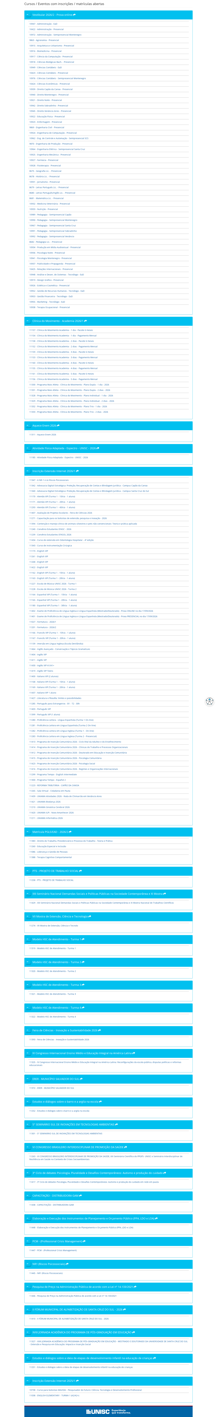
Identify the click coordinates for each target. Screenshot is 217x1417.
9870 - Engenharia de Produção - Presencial (50, 143)
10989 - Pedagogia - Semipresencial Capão (50, 214)
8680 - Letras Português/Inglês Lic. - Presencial (52, 192)
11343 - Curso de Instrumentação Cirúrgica (50, 545)
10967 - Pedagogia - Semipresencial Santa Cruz (52, 225)
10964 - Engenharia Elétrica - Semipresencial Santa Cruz (57, 149)
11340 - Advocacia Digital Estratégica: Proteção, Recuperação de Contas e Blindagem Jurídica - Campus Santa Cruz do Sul (89, 491)
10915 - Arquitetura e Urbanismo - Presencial (51, 45)
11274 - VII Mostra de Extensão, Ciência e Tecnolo (53, 925)
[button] (209, 701)
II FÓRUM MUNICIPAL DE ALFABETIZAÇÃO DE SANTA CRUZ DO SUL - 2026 (77, 1309)
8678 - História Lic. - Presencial (44, 176)
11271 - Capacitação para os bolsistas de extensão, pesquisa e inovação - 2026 (68, 518)
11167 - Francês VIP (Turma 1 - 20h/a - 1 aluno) (52, 638)
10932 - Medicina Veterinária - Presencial (49, 203)
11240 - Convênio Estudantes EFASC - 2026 (50, 529)
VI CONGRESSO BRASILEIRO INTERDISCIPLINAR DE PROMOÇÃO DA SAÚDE (78, 1147)
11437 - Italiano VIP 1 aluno (42, 692)
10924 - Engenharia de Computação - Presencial (53, 132)
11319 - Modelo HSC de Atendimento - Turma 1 (52, 948)
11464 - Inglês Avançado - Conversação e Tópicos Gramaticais (59, 649)
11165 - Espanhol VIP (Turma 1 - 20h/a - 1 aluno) (53, 600)
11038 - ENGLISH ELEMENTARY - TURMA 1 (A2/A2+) (54, 1395)
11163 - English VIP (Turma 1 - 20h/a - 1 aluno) (52, 578)
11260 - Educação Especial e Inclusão (47, 846)
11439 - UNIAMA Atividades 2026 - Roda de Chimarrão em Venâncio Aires (65, 796)
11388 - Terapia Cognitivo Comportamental (50, 857)
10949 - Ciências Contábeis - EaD (45, 67)
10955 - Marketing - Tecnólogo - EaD (47, 301)
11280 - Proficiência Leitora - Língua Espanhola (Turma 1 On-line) (61, 720)
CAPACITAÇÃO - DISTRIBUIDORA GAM (55, 1195)
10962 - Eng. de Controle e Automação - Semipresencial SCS (58, 138)
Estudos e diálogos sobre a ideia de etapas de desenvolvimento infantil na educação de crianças (92, 1358)
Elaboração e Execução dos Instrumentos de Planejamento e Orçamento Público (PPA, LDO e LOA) (93, 1218)
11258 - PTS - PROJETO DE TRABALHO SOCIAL (51, 880)
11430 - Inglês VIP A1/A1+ (41, 665)
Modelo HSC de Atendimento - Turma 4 (57, 1007)
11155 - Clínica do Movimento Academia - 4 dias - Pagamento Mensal (63, 368)
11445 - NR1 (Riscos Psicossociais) (46, 1273)
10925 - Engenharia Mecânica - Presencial (50, 154)
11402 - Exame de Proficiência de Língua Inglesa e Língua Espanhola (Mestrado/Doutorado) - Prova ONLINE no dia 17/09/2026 (91, 610)
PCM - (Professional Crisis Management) (57, 1241)
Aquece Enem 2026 (44, 425)
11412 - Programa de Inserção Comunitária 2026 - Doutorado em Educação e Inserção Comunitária (78, 752)
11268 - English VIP (38, 561)
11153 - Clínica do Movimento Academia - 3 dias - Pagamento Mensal (63, 357)
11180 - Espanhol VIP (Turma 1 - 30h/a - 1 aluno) (53, 605)
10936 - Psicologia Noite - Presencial (47, 252)
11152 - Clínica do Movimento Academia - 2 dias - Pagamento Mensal (63, 346)
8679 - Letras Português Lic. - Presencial (49, 187)
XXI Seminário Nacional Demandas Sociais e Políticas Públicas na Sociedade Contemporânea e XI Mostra (97, 893)
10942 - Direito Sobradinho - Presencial (48, 105)
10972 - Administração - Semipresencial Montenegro (55, 34)
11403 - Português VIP (40, 709)
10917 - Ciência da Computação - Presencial (51, 56)
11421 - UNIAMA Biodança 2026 (45, 801)
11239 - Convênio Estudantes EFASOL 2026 (50, 534)
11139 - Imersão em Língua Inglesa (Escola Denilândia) (56, 643)
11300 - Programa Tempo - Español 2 (47, 779)
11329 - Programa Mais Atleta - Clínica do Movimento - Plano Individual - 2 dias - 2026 (71, 401)
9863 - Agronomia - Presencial (44, 40)
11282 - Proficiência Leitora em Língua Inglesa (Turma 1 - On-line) (61, 730)
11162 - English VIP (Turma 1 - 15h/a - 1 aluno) (52, 572)
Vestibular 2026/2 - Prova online (52, 15)
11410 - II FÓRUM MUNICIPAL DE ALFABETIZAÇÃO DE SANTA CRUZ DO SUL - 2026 (69, 1318)
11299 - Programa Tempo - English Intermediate (53, 774)
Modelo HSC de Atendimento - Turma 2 (57, 962)
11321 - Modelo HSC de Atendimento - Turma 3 (52, 994)
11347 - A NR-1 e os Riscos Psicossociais (49, 480)
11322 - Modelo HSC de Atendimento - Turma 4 (52, 1016)
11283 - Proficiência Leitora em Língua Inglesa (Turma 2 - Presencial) (63, 736)
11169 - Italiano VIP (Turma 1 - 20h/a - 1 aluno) (52, 687)
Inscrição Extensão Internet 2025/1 (54, 1381)
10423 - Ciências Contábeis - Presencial (48, 72)
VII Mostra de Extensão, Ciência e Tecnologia (60, 916)
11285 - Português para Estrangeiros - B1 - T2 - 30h (54, 703)
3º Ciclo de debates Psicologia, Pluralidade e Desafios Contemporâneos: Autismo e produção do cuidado (97, 1173)
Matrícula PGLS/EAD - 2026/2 (50, 832)
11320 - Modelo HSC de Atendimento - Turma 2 (52, 971)
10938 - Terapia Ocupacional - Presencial (49, 307)
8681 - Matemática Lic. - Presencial (46, 198)
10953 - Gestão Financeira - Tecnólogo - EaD (51, 296)
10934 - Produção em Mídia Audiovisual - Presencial (55, 247)
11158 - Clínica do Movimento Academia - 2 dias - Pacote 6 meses (61, 341)
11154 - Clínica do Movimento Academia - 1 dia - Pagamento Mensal (63, 335)
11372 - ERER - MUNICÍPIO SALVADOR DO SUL (51, 1088)
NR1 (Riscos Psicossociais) (49, 1264)
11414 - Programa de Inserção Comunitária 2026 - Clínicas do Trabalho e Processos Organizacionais (78, 747)
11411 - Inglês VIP (38, 660)
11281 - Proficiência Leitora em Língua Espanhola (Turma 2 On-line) (62, 725)
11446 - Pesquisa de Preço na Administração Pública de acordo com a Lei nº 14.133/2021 (73, 1295)
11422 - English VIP (38, 567)
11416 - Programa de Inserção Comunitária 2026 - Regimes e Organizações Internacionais (73, 769)
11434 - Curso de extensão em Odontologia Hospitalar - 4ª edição (61, 540)
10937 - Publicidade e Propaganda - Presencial (52, 263)
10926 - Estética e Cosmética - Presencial (49, 285)
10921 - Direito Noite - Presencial (45, 100)
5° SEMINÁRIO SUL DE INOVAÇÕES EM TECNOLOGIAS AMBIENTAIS (73, 1124)
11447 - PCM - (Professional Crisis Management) (53, 1250)
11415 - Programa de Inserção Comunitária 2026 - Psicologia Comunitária (65, 758)
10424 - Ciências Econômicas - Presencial (49, 83)
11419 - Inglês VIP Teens (41, 670)
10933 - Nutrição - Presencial (43, 209)
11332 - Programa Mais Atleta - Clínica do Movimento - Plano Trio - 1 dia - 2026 (68, 406)
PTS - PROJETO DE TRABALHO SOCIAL (55, 871)
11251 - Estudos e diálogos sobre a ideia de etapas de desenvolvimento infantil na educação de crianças (81, 1367)
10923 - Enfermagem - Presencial (45, 122)
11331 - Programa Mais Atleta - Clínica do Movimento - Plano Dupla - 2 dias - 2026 (69, 390)
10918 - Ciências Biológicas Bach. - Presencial (51, 62)
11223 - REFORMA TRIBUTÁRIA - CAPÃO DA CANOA (54, 785)
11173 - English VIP (38, 551)
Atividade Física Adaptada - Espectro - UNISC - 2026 (64, 448)
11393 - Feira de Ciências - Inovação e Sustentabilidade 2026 (59, 1039)
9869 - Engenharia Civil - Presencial (46, 127)
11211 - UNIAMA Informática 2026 (46, 818)
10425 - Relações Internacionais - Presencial (51, 269)
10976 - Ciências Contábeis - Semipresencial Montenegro (57, 78)
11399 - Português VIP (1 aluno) (44, 714)
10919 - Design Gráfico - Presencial (46, 280)
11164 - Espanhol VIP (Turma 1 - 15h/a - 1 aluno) (53, 594)
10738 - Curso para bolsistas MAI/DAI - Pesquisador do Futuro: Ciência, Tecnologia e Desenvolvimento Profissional (85, 1390)
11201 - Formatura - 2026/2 (42, 627)
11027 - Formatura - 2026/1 (42, 621)
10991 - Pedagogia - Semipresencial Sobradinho (53, 231)
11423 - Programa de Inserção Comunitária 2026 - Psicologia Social (62, 763)
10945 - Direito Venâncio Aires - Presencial (50, 111)
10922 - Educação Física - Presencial (47, 116)
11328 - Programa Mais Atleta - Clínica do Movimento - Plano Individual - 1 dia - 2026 (71, 395)
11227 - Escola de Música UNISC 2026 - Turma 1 (52, 583)
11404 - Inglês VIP (38, 654)
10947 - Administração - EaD (43, 23)
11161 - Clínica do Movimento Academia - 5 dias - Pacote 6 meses (61, 373)
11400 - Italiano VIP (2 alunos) (43, 676)
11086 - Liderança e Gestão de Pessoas (48, 851)
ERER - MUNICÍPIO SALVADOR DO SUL (56, 1079)
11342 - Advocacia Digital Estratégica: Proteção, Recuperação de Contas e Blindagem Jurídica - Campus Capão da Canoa (88, 485)
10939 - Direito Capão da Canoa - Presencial (51, 89)
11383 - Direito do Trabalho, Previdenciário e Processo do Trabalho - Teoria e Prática (70, 840)
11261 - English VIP (38, 556)
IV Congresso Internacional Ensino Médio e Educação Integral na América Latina (82, 1053)
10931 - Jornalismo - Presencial (44, 181)
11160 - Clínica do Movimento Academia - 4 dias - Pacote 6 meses (61, 362)
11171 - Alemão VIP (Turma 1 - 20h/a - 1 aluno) (52, 501)
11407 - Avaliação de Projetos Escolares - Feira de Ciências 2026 (60, 512)
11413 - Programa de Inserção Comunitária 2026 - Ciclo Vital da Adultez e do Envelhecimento (75, 741)
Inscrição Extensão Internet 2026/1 (54, 471)
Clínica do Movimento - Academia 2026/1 (58, 321)
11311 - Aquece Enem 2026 (42, 434)
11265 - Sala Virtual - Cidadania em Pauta (49, 790)
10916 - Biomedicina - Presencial (45, 51)
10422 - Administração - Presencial (46, 29)
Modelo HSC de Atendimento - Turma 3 (57, 985)
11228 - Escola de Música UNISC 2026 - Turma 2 (52, 589)
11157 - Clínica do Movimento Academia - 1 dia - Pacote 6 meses (61, 330)
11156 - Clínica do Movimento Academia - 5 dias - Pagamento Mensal (63, 379)
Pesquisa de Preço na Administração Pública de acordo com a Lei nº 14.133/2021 (83, 1287)
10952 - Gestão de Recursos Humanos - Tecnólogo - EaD (56, 290)
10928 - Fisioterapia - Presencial (45, 165)
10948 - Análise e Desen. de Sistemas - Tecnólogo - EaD (56, 274)
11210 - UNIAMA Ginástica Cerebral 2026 (49, 807)
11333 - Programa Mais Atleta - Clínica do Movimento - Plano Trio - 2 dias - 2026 (68, 411)
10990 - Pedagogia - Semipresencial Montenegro (53, 220)
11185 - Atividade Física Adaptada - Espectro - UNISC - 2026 (58, 457)
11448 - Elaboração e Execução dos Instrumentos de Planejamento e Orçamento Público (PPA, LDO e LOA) (81, 1227)
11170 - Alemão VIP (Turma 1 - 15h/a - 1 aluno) (52, 496)
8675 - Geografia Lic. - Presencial (45, 171)
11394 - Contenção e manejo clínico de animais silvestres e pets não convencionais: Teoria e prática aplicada (83, 523)
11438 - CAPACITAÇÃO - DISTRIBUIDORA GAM (51, 1204)
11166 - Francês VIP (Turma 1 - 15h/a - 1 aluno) (52, 632)
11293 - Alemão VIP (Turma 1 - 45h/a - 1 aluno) (52, 507)
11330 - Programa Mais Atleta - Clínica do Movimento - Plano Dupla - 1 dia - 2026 (69, 384)
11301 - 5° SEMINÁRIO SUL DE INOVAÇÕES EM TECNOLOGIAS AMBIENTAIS (65, 1133)
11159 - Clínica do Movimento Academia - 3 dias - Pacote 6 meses (61, 351)
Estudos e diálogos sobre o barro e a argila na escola (65, 1101)
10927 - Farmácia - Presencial (43, 160)
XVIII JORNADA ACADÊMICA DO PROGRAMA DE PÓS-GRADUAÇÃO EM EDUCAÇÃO (82, 1332)
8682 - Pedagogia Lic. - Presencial (45, 241)
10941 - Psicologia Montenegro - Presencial (50, 258)
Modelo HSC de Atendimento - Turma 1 (57, 939)
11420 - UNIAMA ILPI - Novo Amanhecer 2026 (51, 812)
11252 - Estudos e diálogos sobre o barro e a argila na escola (59, 1110)
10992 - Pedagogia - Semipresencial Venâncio (51, 236)
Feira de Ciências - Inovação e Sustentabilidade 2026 (65, 1030)
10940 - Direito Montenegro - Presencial (49, 94)
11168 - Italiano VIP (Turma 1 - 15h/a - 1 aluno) (52, 681)
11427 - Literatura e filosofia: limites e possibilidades (55, 698)
